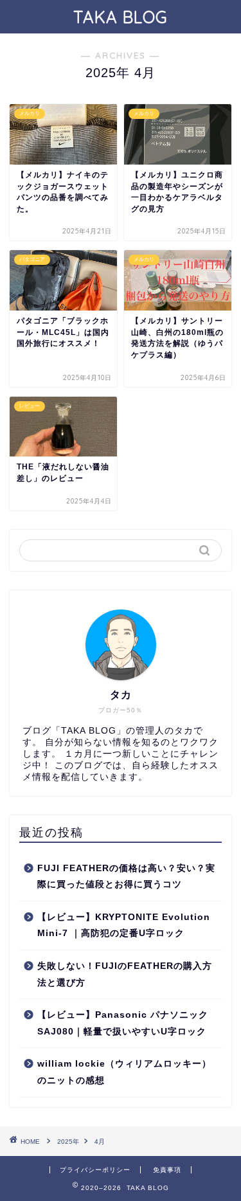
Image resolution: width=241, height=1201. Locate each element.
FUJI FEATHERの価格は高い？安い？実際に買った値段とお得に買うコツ (126, 876)
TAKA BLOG (120, 16)
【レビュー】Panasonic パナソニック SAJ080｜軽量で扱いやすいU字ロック (122, 1023)
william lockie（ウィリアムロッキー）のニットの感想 (124, 1072)
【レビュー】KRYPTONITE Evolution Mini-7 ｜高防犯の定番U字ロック (123, 925)
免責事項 (167, 1169)
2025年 (68, 1141)
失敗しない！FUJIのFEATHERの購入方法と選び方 (124, 974)
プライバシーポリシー (95, 1169)
